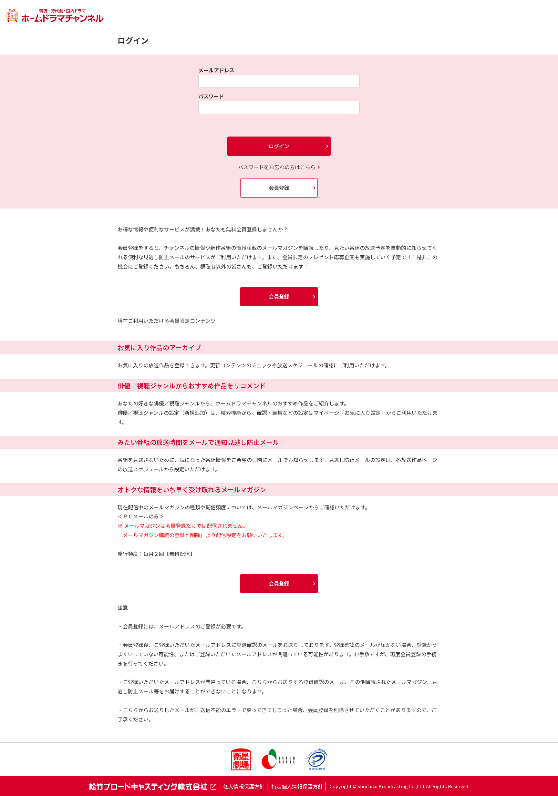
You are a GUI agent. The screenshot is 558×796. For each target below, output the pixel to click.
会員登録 (279, 187)
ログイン (279, 146)
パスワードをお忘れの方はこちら (276, 167)
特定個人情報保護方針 (297, 786)
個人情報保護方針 (243, 786)
